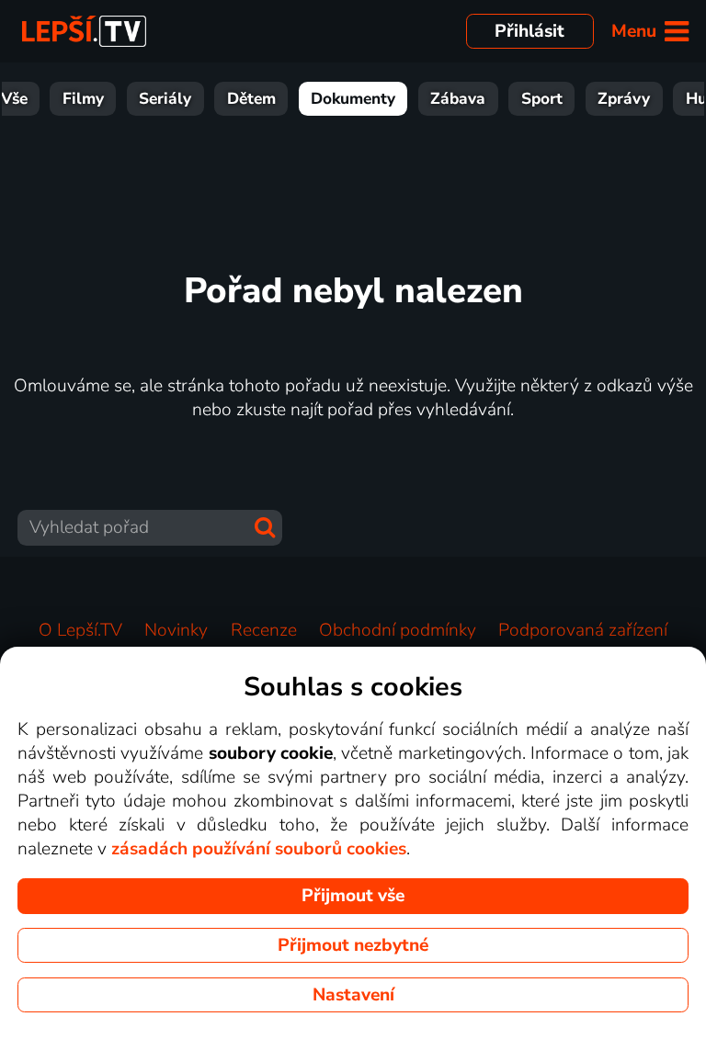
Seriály (165, 98)
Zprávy (624, 98)
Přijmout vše (353, 896)
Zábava (457, 98)
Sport (542, 98)
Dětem (251, 98)
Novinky (176, 630)
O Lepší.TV (80, 630)
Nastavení (353, 995)
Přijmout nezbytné (353, 945)
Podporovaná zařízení (582, 630)
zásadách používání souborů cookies (258, 849)
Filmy (83, 98)
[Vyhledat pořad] (264, 527)
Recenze (264, 630)
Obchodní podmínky (397, 630)
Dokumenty (353, 98)
